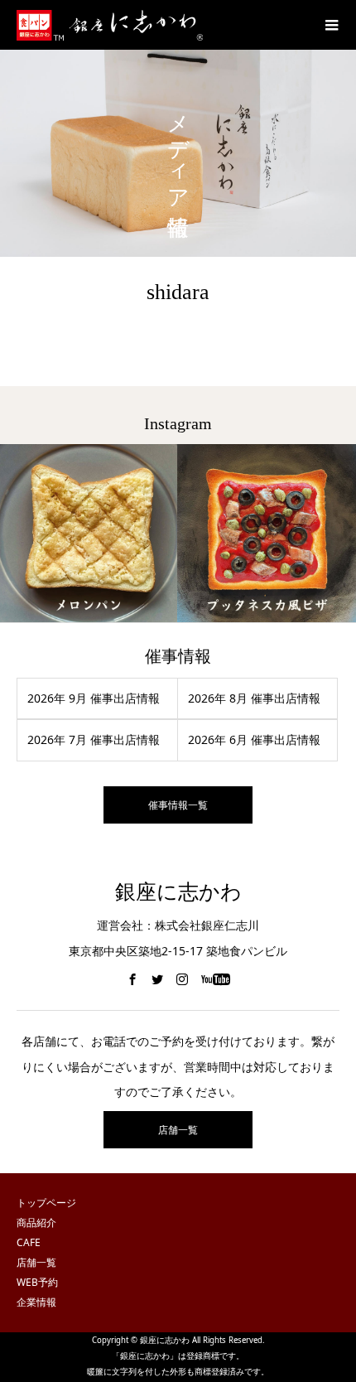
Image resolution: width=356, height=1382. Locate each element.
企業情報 (36, 1302)
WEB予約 (37, 1282)
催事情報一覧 (178, 805)
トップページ (46, 1203)
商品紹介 (36, 1222)
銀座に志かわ (178, 892)
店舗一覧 (178, 1130)
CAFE (29, 1242)
